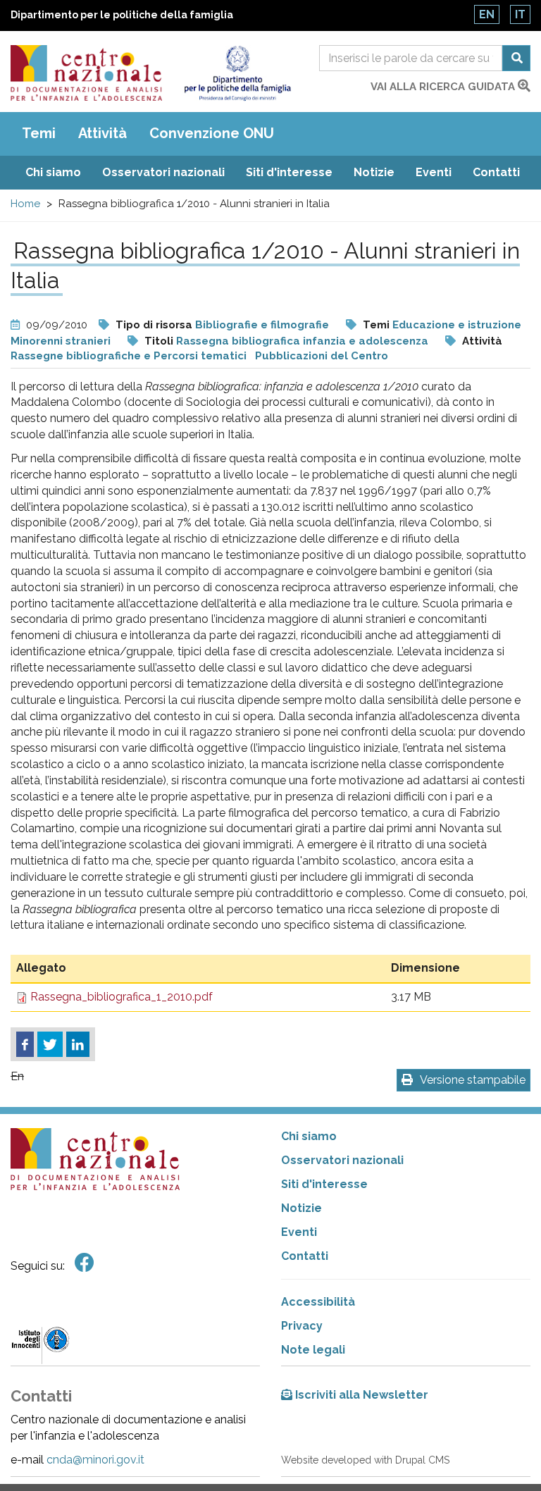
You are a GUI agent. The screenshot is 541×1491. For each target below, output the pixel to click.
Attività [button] (102, 133)
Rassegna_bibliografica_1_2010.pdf (121, 996)
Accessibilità (318, 1302)
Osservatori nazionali (163, 172)
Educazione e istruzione (456, 324)
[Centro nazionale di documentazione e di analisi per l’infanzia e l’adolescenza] (86, 73)
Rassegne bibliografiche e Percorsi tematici (129, 355)
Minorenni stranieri (61, 341)
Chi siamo (53, 172)
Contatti (496, 172)
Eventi (434, 172)
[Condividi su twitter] (50, 1044)
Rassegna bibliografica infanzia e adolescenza (302, 341)
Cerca (516, 58)
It (520, 14)
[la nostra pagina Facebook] (84, 1263)
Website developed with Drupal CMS (365, 1460)
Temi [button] (39, 133)
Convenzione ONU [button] (211, 133)
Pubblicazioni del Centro (321, 355)
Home (25, 203)
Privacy (302, 1325)
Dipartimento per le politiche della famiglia (122, 14)
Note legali (313, 1349)
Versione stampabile (473, 1080)
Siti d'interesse (289, 172)
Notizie (374, 172)
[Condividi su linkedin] (77, 1044)
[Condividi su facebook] (25, 1044)
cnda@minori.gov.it (95, 1459)
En (487, 14)
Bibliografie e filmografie (262, 324)
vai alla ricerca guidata (444, 86)
